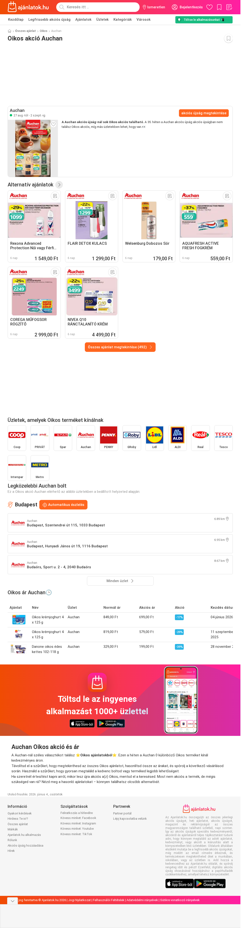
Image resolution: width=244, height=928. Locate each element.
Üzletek (102, 19)
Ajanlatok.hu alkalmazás (24, 835)
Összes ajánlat (25, 31)
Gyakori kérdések (20, 813)
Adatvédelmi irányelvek (142, 900)
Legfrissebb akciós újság (49, 19)
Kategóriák (122, 19)
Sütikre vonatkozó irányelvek (180, 900)
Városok (144, 19)
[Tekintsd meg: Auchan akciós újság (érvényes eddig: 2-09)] (33, 148)
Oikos (43, 31)
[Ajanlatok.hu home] (28, 7)
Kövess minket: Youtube (77, 828)
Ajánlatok (83, 19)
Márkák (13, 829)
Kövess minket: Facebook (78, 818)
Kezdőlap (16, 19)
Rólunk (12, 840)
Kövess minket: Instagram (78, 823)
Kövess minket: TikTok (76, 834)
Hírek (11, 851)
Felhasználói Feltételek (108, 900)
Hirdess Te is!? (18, 818)
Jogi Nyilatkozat (79, 900)
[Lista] (229, 7)
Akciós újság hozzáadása (25, 845)
